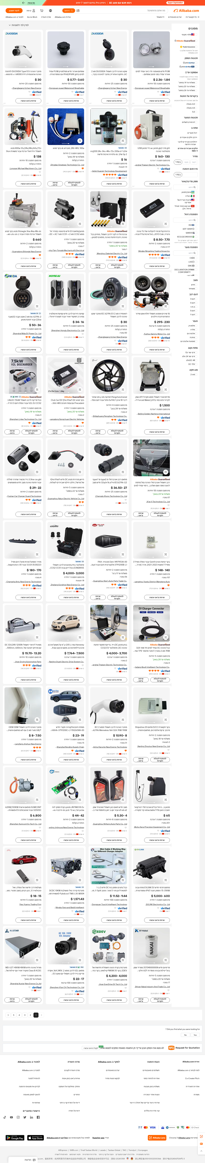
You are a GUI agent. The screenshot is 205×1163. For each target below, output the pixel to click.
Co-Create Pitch (192, 1078)
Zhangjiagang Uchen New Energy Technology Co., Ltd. (112, 88)
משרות (196, 1094)
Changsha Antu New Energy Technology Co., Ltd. (23, 582)
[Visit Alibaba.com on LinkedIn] (31, 1117)
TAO (124, 1150)
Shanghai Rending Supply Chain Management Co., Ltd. (70, 747)
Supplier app (98, 1138)
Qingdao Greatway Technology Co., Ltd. (67, 165)
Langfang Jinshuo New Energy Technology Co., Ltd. (28, 744)
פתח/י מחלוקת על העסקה (69, 1086)
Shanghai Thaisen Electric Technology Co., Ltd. (151, 165)
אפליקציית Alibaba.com (57, 1138)
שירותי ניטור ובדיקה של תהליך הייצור (145, 1103)
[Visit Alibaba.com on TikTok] (4, 1117)
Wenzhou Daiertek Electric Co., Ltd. (112, 253)
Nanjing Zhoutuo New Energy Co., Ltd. (153, 746)
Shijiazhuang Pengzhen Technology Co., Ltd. (110, 416)
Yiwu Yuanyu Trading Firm (30, 904)
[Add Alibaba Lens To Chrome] (157, 1138)
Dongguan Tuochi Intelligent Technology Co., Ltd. (109, 904)
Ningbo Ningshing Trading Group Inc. (154, 251)
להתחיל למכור (34, 1078)
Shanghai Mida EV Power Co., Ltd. (27, 333)
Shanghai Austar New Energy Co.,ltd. (25, 983)
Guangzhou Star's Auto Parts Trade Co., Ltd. (110, 581)
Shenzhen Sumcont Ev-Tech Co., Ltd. (25, 824)
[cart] (41, 11)
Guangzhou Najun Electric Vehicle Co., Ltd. (65, 498)
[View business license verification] (127, 1158)
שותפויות (36, 1103)
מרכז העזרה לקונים (72, 1070)
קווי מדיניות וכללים (152, 1111)
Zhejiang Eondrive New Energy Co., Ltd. (67, 585)
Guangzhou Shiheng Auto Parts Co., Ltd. (110, 824)
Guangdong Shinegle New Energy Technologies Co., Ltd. (26, 251)
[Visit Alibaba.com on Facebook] (38, 1117)
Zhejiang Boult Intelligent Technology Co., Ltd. (152, 667)
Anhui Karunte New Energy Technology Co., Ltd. (110, 747)
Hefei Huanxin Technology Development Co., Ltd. (109, 171)
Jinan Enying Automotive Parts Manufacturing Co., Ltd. (28, 662)
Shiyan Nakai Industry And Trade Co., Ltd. (152, 987)
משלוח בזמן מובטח (152, 1086)
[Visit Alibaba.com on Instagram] (18, 1117)
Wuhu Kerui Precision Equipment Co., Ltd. (152, 827)
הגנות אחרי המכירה (152, 1094)
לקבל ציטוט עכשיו (92, 1047)
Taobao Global (114, 1150)
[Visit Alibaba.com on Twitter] (24, 1117)
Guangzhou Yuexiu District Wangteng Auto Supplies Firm (151, 582)
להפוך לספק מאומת (31, 1094)
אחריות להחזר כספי (152, 1078)
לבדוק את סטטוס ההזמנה (29, 1086)
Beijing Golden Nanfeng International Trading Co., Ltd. (154, 414)
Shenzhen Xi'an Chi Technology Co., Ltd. (67, 987)
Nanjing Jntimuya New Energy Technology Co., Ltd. (66, 827)
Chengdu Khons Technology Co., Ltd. (111, 496)
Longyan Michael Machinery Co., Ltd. (25, 168)
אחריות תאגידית (192, 1086)
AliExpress (62, 1150)
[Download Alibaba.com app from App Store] (35, 1138)
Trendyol (132, 1150)
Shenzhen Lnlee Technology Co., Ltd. (25, 419)
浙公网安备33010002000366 (148, 1159)
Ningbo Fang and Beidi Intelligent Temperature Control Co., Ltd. (70, 907)
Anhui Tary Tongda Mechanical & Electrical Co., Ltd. (66, 250)
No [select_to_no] (185, 1035)
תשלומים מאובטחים (151, 1070)
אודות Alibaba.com (191, 1062)
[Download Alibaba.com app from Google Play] (15, 1138)
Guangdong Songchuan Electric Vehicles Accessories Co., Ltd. (66, 419)
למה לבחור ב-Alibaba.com (188, 1070)
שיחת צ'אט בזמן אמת (71, 1078)
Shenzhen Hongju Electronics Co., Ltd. (67, 330)
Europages (143, 1150)
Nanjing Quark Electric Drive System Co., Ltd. (66, 662)
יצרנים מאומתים (113, 1070)
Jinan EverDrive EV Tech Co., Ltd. (112, 984)
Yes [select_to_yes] (195, 1035)
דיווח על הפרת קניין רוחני (70, 1103)
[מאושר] (22, 397)
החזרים (77, 1094)
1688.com (74, 1150)
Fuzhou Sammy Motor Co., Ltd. (157, 334)
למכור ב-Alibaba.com (31, 1070)
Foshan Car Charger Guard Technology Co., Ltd (24, 496)
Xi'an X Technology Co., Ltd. (158, 501)
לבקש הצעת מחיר (112, 1078)
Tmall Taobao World (88, 1150)
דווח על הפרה (74, 1111)
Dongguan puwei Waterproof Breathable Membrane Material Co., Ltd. (152, 88)
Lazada (103, 1150)
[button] (78, 10)
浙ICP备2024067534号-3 (174, 1159)
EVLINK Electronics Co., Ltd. (158, 904)
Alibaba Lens (184, 1138)
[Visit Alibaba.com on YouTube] (11, 1117)
